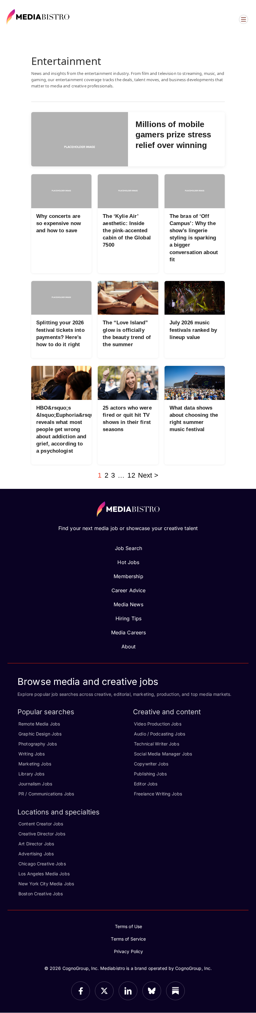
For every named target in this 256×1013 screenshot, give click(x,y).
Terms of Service (128, 939)
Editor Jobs (145, 783)
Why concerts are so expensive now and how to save (58, 223)
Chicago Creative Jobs (42, 863)
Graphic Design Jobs (40, 733)
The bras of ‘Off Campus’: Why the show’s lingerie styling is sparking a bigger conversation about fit (194, 238)
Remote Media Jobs (39, 723)
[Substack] (175, 990)
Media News (128, 604)
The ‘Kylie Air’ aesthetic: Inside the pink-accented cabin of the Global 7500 (126, 230)
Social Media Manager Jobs (163, 753)
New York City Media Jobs (46, 883)
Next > (148, 475)
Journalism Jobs (35, 783)
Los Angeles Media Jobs (44, 873)
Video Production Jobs (157, 723)
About (128, 646)
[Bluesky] (151, 990)
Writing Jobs (31, 753)
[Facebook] (80, 990)
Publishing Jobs (150, 773)
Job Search (128, 548)
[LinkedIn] (128, 990)
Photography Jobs (37, 743)
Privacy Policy (128, 951)
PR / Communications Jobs (46, 793)
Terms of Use (128, 926)
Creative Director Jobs (41, 833)
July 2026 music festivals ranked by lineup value (193, 330)
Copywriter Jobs (151, 763)
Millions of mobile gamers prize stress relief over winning (173, 135)
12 (131, 475)
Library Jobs (31, 773)
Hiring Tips (128, 618)
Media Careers (128, 632)
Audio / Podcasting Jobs (159, 733)
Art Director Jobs (36, 843)
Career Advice (128, 590)
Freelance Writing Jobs (158, 793)
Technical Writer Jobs (156, 743)
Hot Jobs (128, 562)
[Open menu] (243, 19)
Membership (128, 576)
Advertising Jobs (36, 853)
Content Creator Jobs (40, 823)
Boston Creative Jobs (40, 893)
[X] (104, 990)
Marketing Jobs (34, 763)
